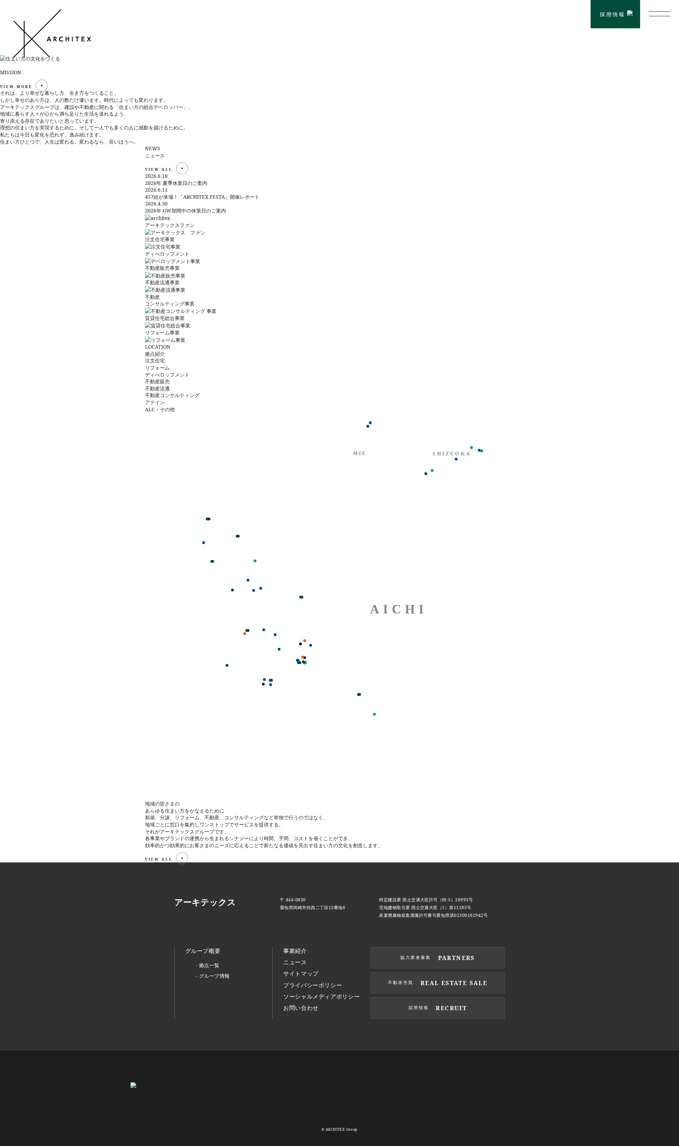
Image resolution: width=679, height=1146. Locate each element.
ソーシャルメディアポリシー (321, 996)
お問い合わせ (301, 1008)
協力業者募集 (556, 14)
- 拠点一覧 (208, 965)
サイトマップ (301, 973)
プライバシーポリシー (312, 985)
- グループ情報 (213, 975)
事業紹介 (295, 951)
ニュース (295, 962)
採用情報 (612, 14)
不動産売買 (494, 13)
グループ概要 (203, 951)
